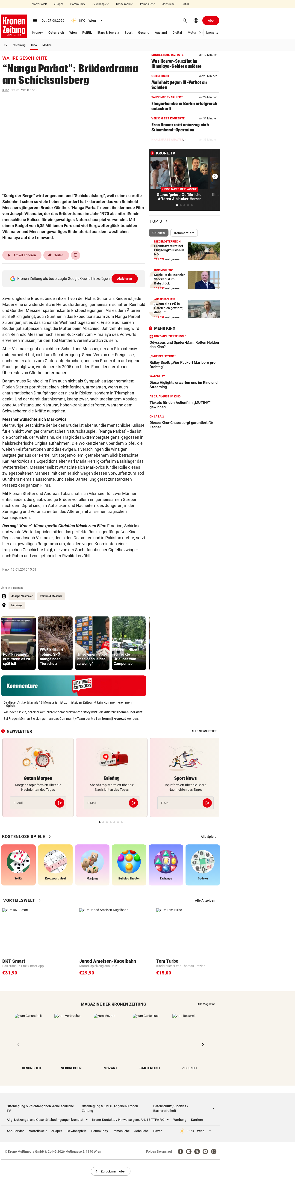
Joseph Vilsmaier (21, 596)
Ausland (161, 32)
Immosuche (147, 4)
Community (77, 4)
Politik (87, 32)
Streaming (19, 45)
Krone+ (37, 32)
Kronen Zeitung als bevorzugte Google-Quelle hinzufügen (74, 278)
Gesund (143, 32)
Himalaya (16, 605)
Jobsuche (168, 4)
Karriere (197, 1120)
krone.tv (212, 32)
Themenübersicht (129, 712)
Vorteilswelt (39, 4)
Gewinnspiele (100, 4)
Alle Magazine (206, 1004)
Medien (47, 45)
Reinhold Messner (51, 596)
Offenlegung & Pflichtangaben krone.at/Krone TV (40, 1108)
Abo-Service (15, 1131)
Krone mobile (124, 4)
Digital (177, 32)
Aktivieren (124, 279)
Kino (34, 45)
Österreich (56, 32)
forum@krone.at (114, 718)
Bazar (185, 4)
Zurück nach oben (111, 1171)
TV (5, 45)
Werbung (179, 1120)
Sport (129, 32)
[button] (200, 32)
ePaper (58, 4)
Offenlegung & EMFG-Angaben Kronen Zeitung (110, 1108)
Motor (192, 32)
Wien (73, 32)
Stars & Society (108, 32)
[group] (18, 643)
